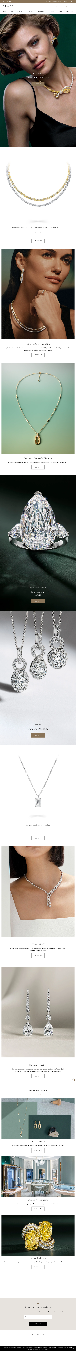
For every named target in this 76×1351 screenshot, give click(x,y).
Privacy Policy (38, 1340)
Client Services (25, 1340)
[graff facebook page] (32, 1334)
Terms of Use (38, 1343)
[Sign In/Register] (62, 6)
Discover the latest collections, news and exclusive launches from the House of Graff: (38, 1312)
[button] (35, 232)
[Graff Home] (20, 6)
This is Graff (50, 1340)
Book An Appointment (25, 1343)
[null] (38, 187)
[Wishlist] (67, 6)
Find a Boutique (50, 1343)
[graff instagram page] (38, 1334)
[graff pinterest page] (43, 1334)
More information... (43, 1349)
